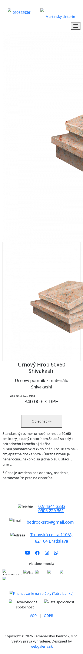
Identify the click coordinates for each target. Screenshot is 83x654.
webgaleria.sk (41, 646)
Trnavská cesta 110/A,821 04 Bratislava (51, 538)
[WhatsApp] (56, 552)
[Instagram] (47, 552)
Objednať (42, 421)
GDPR (48, 615)
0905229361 (22, 12)
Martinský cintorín (60, 16)
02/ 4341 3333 (51, 506)
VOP (33, 615)
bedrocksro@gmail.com (50, 522)
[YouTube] (27, 552)
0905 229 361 (51, 511)
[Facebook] (37, 552)
